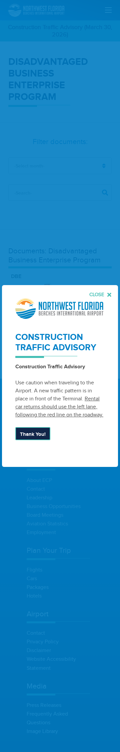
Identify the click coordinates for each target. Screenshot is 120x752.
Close (97, 294)
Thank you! (33, 434)
